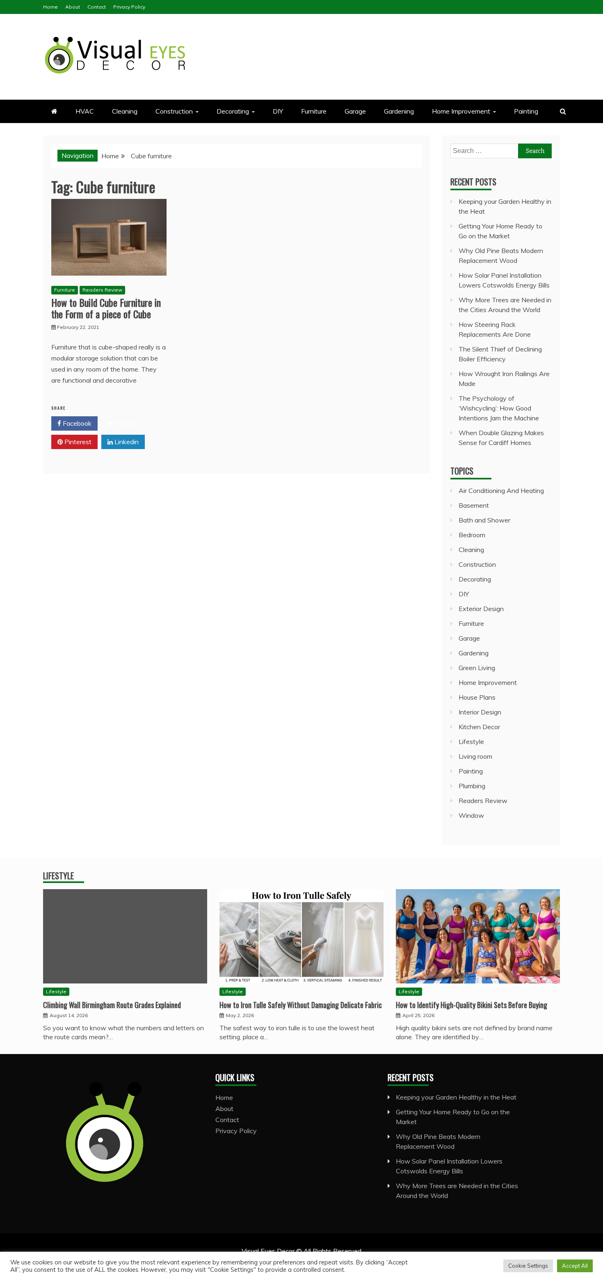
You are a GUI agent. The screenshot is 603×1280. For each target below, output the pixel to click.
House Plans (477, 697)
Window (471, 815)
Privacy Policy (129, 7)
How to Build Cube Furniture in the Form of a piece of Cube (106, 308)
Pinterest (77, 442)
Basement (474, 505)
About (72, 7)
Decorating (233, 111)
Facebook (76, 423)
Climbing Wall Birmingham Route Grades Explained (112, 1004)
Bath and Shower (484, 520)
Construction (174, 111)
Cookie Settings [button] (528, 1265)
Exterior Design (481, 609)
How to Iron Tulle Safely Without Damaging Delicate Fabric (300, 1004)
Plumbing (472, 786)
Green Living (477, 668)
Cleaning (124, 111)
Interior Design (480, 712)
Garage (355, 111)
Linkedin (126, 442)
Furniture (314, 111)
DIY (278, 111)
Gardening (399, 111)
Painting (526, 111)
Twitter (125, 423)
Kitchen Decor (479, 727)
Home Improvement (461, 111)
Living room (475, 756)
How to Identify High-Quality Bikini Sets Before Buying (471, 1004)
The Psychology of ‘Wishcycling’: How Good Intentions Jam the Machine (499, 408)
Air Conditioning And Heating (501, 490)
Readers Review (102, 290)
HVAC (84, 111)
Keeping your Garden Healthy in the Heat (456, 1097)
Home (50, 7)
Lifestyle (471, 741)
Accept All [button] (575, 1265)
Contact (96, 7)
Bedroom (472, 535)
